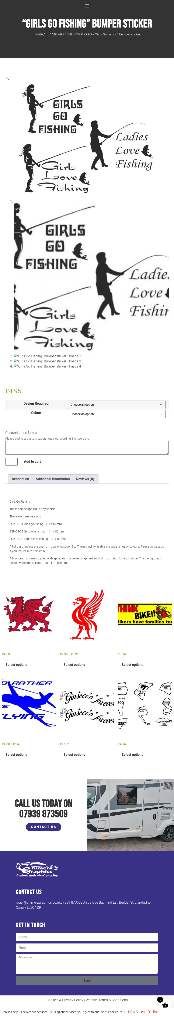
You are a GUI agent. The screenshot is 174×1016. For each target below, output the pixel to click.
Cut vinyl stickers (79, 34)
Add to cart (32, 462)
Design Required (36, 403)
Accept (141, 1012)
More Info (126, 1012)
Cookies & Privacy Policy (64, 1000)
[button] (87, 5)
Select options (16, 665)
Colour (36, 413)
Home (38, 34)
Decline (153, 1012)
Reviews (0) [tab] (85, 479)
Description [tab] (20, 479)
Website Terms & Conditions (107, 1000)
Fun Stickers (55, 34)
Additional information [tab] (53, 479)
